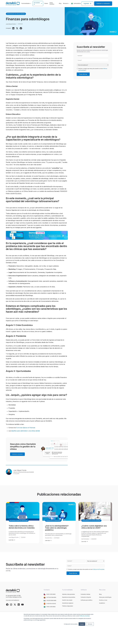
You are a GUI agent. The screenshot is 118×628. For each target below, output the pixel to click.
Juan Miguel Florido (11, 24)
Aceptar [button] (82, 624)
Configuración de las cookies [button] (71, 624)
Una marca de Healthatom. (12, 600)
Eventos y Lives (103, 600)
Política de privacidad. (84, 616)
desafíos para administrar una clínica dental (25, 431)
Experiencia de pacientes (68, 597)
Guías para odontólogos (105, 597)
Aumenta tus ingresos (67, 603)
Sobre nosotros (52, 3)
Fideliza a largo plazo (67, 606)
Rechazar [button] (90, 624)
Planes (46, 3)
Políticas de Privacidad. (99, 569)
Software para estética (86, 600)
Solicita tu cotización (103, 3)
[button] (26, 3)
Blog (60, 3)
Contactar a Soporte (86, 597)
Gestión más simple (67, 600)
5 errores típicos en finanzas (25, 427)
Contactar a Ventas (85, 594)
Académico (102, 603)
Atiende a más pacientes (68, 594)
